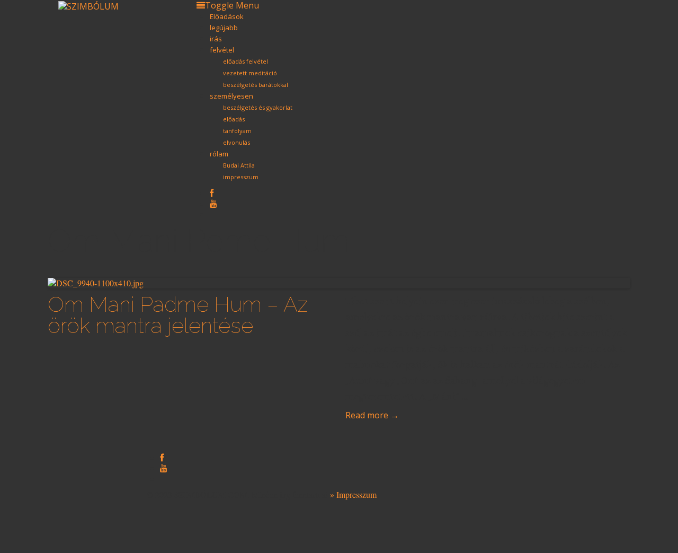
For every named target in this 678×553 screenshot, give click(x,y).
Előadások (227, 16)
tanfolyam (237, 131)
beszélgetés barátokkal (255, 85)
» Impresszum (353, 494)
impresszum (240, 177)
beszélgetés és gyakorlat (257, 107)
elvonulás (236, 142)
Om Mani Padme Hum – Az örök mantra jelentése (178, 315)
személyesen (231, 96)
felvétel (222, 50)
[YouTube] (213, 203)
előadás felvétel (245, 61)
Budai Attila (239, 165)
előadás (234, 119)
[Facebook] (211, 192)
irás (216, 38)
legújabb (224, 27)
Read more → (372, 415)
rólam (219, 154)
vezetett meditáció (250, 73)
